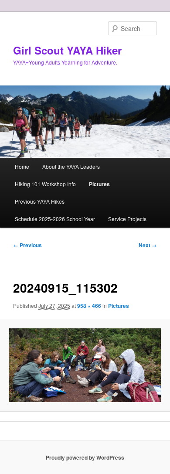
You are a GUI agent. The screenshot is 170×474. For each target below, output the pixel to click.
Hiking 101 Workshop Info (45, 184)
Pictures (99, 184)
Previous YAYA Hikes (40, 201)
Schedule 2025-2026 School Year (55, 218)
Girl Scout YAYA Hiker (67, 50)
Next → (148, 245)
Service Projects (127, 218)
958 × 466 (89, 306)
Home (22, 166)
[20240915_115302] (84, 365)
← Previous (27, 245)
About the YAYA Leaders (71, 166)
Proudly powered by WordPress (85, 457)
